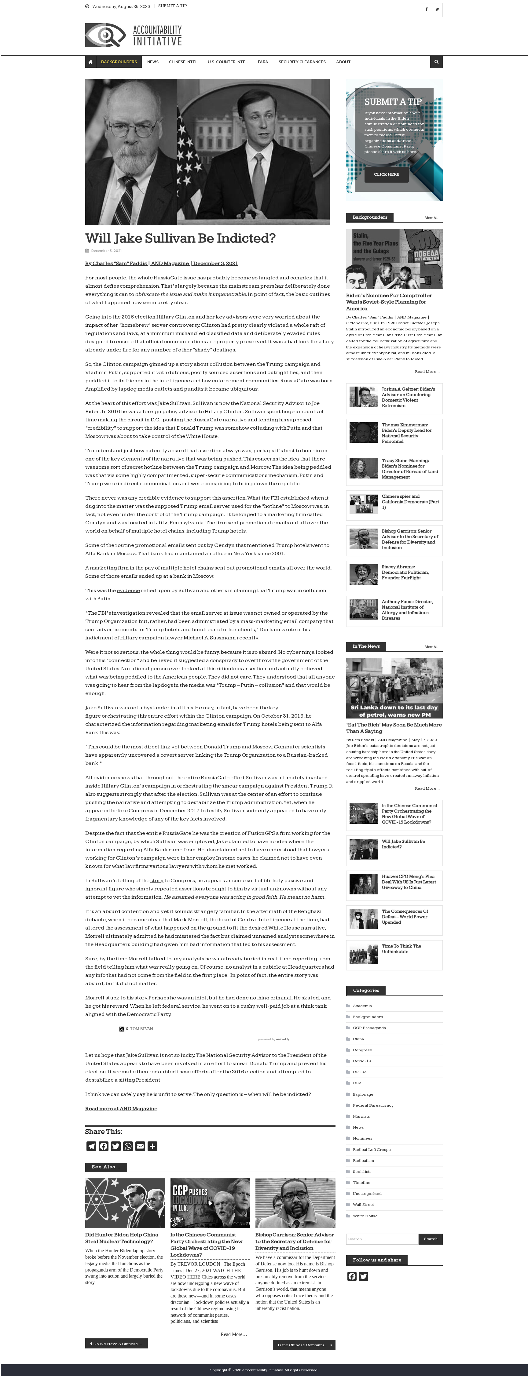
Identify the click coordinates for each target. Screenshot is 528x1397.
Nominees (362, 1138)
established (295, 498)
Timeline (361, 1182)
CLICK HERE (386, 174)
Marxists (361, 1116)
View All (431, 217)
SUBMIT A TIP (172, 6)
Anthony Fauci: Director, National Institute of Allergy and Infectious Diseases (407, 610)
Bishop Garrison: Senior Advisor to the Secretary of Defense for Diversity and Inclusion (294, 1241)
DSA (357, 1083)
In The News (366, 646)
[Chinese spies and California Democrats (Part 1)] (364, 504)
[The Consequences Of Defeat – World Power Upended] (364, 919)
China (358, 1039)
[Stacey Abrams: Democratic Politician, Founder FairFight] (364, 574)
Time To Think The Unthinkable (401, 949)
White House (365, 1215)
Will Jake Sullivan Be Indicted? (403, 844)
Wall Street (363, 1204)
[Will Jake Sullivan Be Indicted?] (364, 849)
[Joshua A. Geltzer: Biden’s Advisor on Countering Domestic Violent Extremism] (364, 397)
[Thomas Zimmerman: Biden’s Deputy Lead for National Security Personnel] (364, 432)
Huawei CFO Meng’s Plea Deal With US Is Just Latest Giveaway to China (409, 882)
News (153, 62)
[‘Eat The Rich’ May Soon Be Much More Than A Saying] (394, 688)
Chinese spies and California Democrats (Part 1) (410, 502)
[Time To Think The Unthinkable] (364, 954)
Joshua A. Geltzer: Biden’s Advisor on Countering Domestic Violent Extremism (408, 397)
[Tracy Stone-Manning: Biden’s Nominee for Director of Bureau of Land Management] (364, 468)
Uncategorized (367, 1193)
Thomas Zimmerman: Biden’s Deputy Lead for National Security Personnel (407, 433)
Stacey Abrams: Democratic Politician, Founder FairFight (405, 572)
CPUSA (360, 1072)
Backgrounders (119, 62)
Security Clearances (302, 62)
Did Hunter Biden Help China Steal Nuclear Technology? (121, 1238)
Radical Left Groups (372, 1149)
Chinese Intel (183, 62)
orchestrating (119, 716)
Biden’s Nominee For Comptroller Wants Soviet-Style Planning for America (389, 302)
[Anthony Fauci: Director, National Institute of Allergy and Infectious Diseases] (364, 609)
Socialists (362, 1171)
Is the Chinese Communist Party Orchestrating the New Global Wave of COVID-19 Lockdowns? (206, 1244)
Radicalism (363, 1160)
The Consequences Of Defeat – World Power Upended (405, 917)
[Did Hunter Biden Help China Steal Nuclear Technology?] (125, 1203)
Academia (362, 1005)
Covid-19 (362, 1061)
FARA (263, 62)
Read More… (234, 1334)
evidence (128, 590)
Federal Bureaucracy (373, 1105)
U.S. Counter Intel (228, 62)
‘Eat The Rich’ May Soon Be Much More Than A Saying (394, 728)
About (343, 62)
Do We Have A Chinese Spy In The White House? (120, 1343)
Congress (362, 1050)
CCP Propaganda (369, 1027)
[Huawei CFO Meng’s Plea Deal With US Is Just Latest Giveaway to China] (364, 884)
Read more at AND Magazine (121, 1108)
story (156, 880)
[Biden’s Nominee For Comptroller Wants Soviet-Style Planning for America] (394, 259)
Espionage (363, 1094)
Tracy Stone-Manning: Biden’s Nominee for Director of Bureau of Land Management (410, 469)
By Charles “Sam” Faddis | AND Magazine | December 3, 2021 (161, 263)
